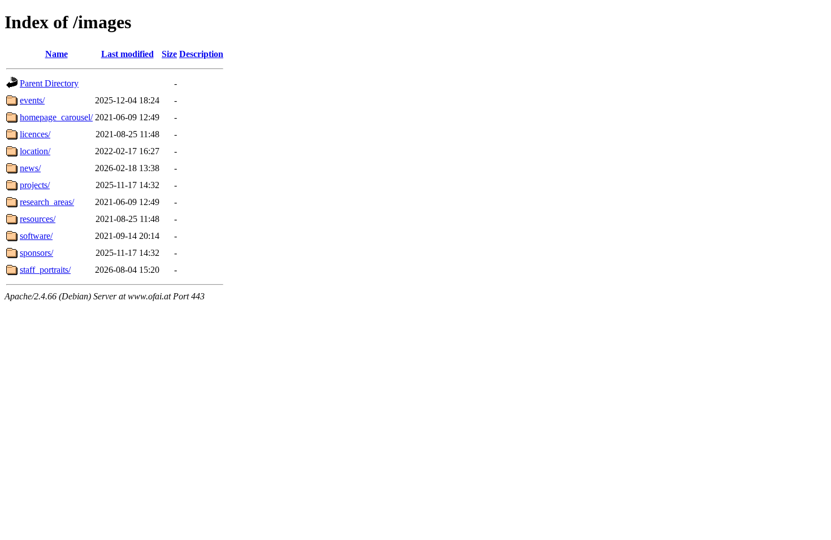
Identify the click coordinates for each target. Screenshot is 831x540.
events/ (32, 100)
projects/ (35, 185)
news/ (30, 168)
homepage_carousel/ (56, 117)
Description (201, 54)
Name (56, 54)
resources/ (37, 219)
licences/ (35, 134)
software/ (36, 236)
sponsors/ (36, 253)
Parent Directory (49, 83)
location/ (35, 151)
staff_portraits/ (45, 270)
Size (169, 54)
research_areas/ (47, 202)
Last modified (127, 54)
